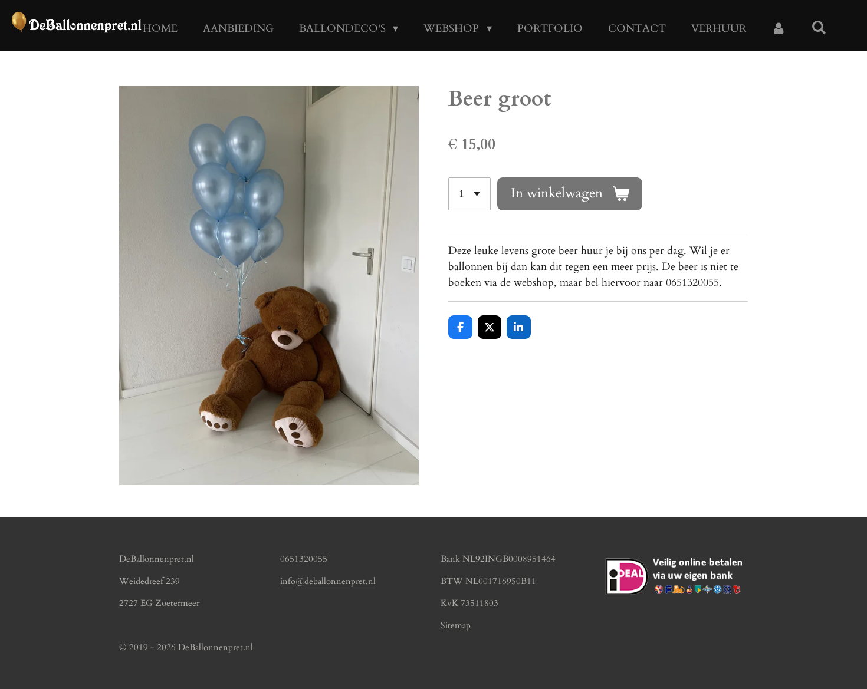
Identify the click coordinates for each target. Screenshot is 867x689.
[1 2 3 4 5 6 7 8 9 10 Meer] (469, 193)
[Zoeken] (819, 28)
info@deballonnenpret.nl (328, 581)
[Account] (778, 28)
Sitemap (456, 625)
